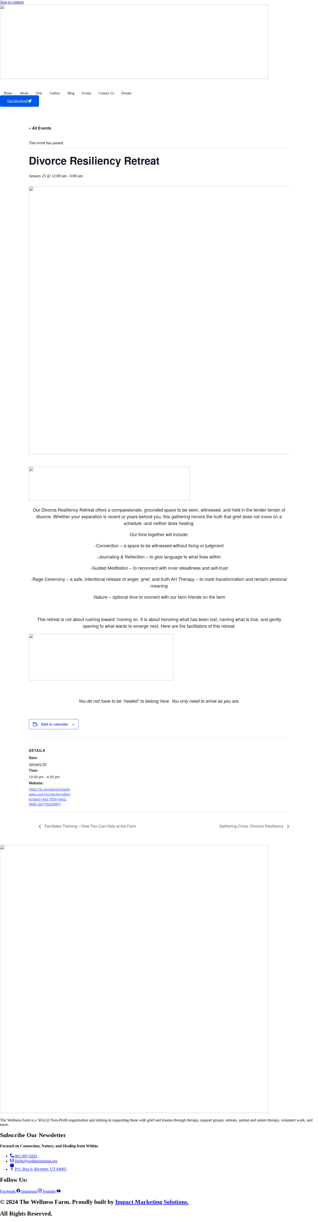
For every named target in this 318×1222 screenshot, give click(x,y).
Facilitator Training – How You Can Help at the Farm (89, 826)
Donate (126, 93)
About (24, 93)
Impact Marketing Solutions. (152, 1202)
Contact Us (106, 93)
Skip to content (12, 2)
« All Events (40, 128)
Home (8, 93)
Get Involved (17, 101)
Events (86, 93)
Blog (71, 93)
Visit (39, 93)
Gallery (55, 93)
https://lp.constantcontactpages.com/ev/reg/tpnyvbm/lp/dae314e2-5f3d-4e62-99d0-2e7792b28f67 (50, 796)
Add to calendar (54, 724)
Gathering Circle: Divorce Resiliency (251, 826)
